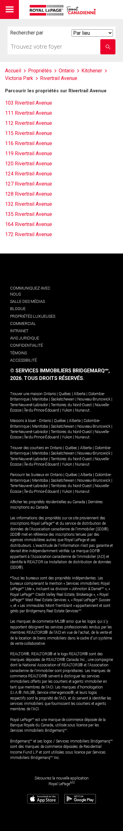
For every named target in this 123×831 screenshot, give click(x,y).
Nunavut (82, 410)
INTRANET (19, 330)
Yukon (67, 410)
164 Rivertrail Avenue (28, 224)
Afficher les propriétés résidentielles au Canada (47, 502)
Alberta (79, 394)
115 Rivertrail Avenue (28, 133)
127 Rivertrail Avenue (28, 184)
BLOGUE (18, 308)
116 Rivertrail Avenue (28, 143)
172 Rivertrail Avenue (28, 234)
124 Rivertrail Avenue (28, 174)
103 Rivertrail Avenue (28, 103)
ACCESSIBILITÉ (23, 360)
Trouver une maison (26, 394)
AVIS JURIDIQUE (24, 338)
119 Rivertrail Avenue (28, 153)
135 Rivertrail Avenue (28, 214)
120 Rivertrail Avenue (28, 164)
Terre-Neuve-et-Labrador (29, 405)
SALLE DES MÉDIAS (27, 301)
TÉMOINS (18, 353)
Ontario (50, 394)
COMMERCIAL (23, 323)
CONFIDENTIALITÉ (26, 345)
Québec (65, 394)
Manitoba (40, 399)
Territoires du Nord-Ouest (71, 405)
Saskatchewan (62, 399)
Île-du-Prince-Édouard (41, 410)
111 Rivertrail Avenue (28, 113)
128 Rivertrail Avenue (28, 194)
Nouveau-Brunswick (93, 399)
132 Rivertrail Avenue (28, 204)
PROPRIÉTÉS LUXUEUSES (32, 316)
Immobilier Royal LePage (63, 10)
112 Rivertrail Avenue (28, 123)
